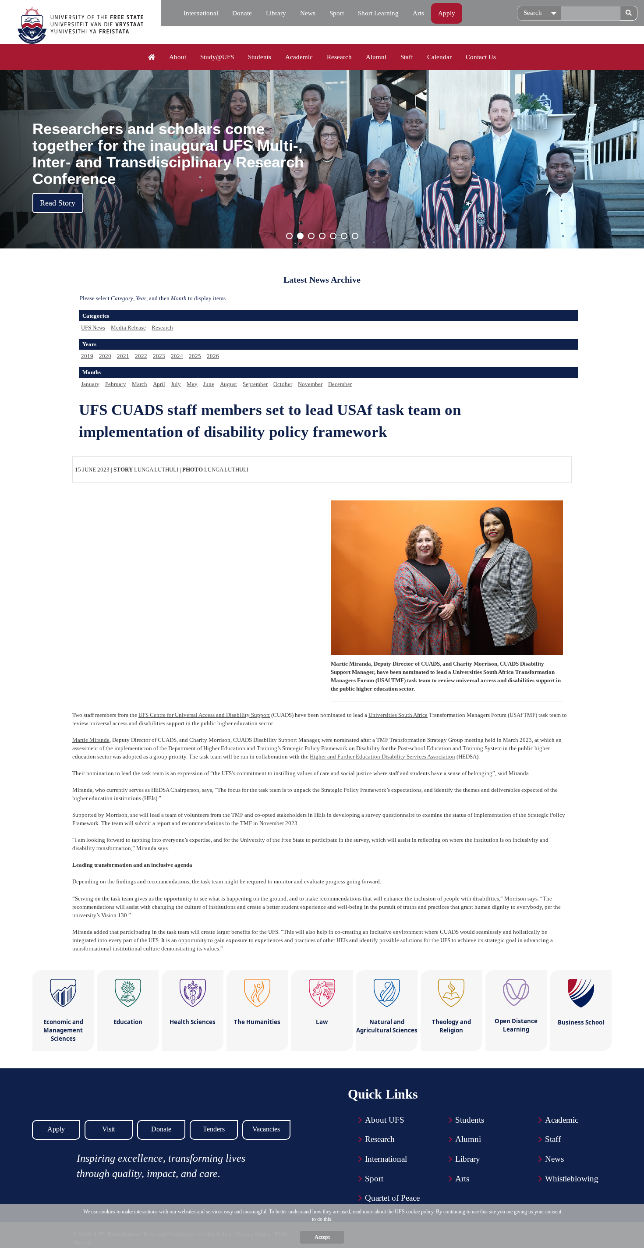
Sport (336, 13)
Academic (299, 56)
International (201, 13)
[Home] (152, 57)
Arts (418, 13)
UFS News (93, 327)
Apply (446, 13)
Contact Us (481, 56)
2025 (195, 356)
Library (276, 13)
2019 (87, 356)
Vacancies (266, 1129)
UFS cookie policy (414, 1212)
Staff (406, 56)
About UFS (384, 1119)
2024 (177, 356)
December (340, 384)
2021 (123, 356)
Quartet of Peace (392, 1197)
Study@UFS (217, 56)
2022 (141, 356)
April (159, 384)
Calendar (439, 56)
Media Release (128, 327)
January (90, 384)
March (139, 384)
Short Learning (378, 13)
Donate (242, 13)
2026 (213, 356)
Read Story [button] (57, 203)
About (177, 56)
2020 (105, 356)
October (282, 384)
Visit (108, 1129)
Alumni (376, 56)
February (115, 384)
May (192, 384)
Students (259, 56)
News (307, 13)
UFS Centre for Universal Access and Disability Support (204, 715)
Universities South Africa (398, 715)
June (208, 384)
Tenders (214, 1129)
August (228, 384)
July (176, 384)
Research (339, 56)
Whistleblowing (571, 1178)
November (310, 384)
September (255, 384)
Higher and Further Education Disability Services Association (382, 756)
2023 (159, 356)
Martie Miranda (91, 740)
